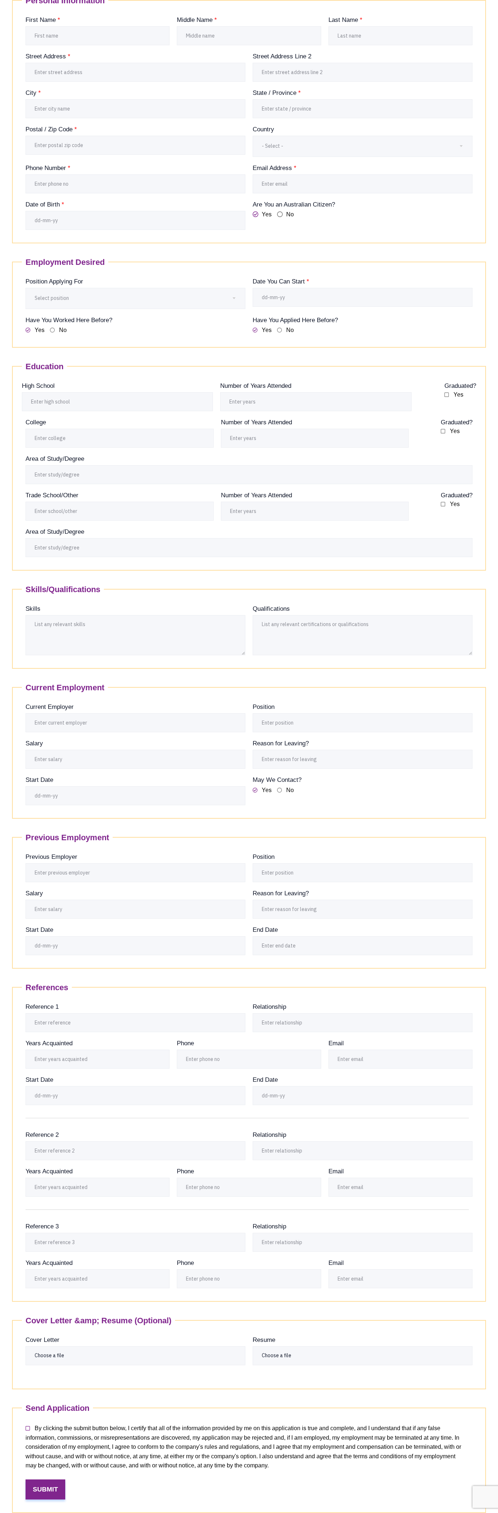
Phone (185, 1043)
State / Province (277, 92)
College (36, 422)
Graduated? (460, 385)
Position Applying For (54, 281)
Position (264, 706)
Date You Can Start (281, 281)
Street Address (48, 56)
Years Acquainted (49, 1043)
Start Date (39, 779)
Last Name (345, 19)
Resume (264, 1339)
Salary (34, 743)
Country (263, 129)
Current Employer (50, 706)
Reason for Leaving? (281, 743)
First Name (43, 19)
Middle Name (197, 19)
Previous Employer (51, 856)
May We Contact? (277, 779)
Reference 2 (42, 1134)
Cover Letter (42, 1339)
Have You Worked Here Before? (69, 320)
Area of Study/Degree (55, 458)
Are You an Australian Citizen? (294, 204)
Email (336, 1043)
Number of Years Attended (255, 385)
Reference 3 (42, 1226)
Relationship (269, 1006)
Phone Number (48, 168)
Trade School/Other (52, 495)
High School (38, 385)
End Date (265, 929)
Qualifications (271, 608)
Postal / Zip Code (51, 129)
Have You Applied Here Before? (295, 320)
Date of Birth (45, 204)
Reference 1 (42, 1006)
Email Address (274, 168)
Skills (33, 608)
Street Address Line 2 (282, 56)
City (33, 92)
